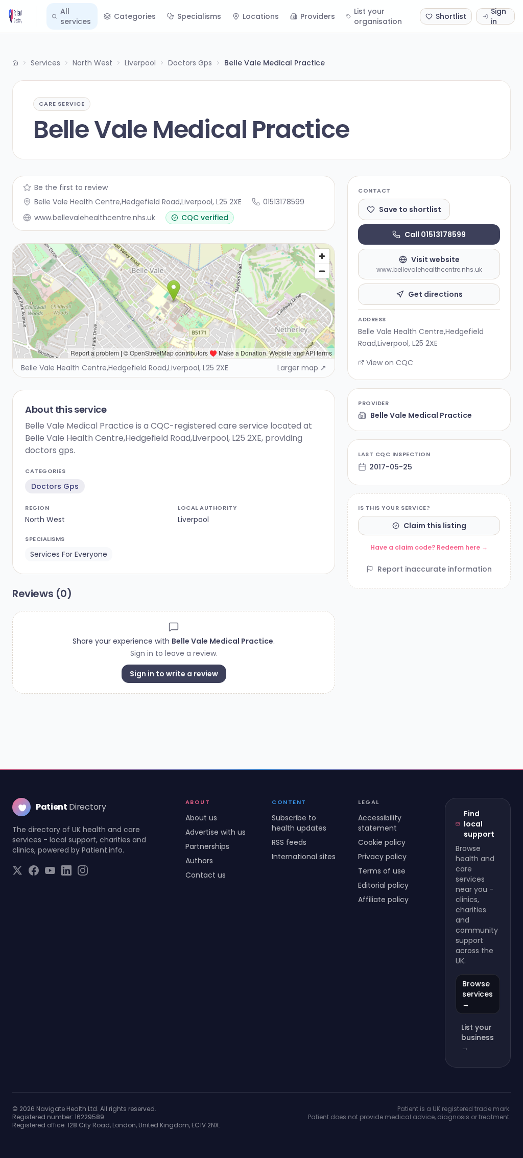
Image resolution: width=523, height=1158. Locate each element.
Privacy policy (382, 857)
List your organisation (378, 16)
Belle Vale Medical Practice (421, 415)
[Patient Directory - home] (22, 16)
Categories (135, 16)
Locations (261, 16)
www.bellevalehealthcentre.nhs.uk (94, 217)
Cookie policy (382, 842)
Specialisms (199, 16)
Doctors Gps (190, 63)
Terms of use (382, 871)
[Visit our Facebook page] (34, 870)
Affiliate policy (383, 899)
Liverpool (140, 63)
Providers (317, 16)
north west (45, 519)
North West (92, 63)
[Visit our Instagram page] (83, 870)
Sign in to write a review (174, 674)
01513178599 (283, 202)
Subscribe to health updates (299, 823)
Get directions (435, 294)
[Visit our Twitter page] (17, 870)
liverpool (193, 519)
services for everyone (68, 554)
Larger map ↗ (301, 368)
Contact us (205, 875)
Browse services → (477, 994)
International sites (304, 857)
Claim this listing (434, 526)
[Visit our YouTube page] (50, 870)
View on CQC (389, 363)
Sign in (498, 16)
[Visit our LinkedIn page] (66, 870)
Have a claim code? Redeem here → (429, 547)
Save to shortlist (410, 209)
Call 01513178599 (435, 234)
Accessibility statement (379, 823)
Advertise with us (215, 832)
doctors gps (55, 486)
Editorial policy (383, 885)
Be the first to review (71, 187)
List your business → (477, 1037)
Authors (199, 861)
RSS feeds (289, 842)
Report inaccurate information (434, 569)
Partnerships (207, 846)
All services (75, 16)
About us (201, 818)
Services (45, 63)
